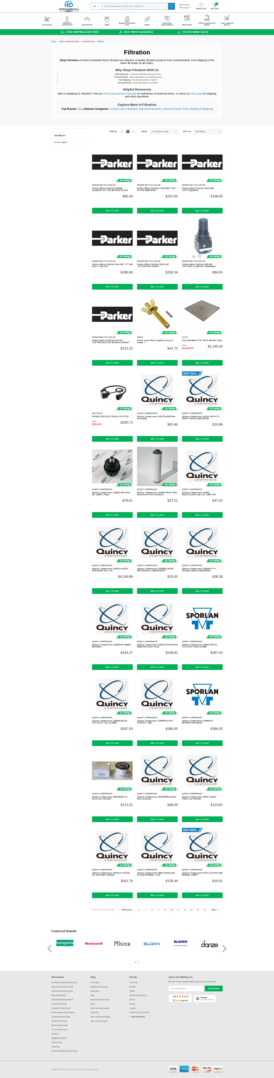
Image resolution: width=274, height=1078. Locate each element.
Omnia (132, 1000)
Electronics (94, 1012)
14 (191, 910)
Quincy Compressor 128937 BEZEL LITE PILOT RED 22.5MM (199, 646)
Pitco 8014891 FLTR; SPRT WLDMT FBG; (202, 340)
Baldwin (132, 987)
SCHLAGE (133, 983)
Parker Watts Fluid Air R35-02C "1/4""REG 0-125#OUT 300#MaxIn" (199, 265)
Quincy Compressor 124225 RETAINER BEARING (111, 646)
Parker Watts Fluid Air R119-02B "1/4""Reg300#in (198, 189)
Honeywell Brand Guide (60, 1017)
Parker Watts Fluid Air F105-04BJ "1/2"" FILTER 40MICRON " (157, 189)
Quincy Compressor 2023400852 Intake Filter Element (156, 798)
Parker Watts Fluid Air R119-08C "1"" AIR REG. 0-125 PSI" (112, 265)
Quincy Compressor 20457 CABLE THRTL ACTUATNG (199, 798)
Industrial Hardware (150, 108)
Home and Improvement (99, 1008)
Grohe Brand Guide (59, 1004)
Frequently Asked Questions (62, 1000)
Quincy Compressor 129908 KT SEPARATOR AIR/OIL (197, 722)
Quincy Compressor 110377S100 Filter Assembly (156, 417)
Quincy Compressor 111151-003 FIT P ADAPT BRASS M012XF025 (200, 417)
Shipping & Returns (58, 1038)
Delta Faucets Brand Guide (61, 991)
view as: (113, 132)
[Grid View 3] (128, 131)
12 (178, 910)
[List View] (122, 131)
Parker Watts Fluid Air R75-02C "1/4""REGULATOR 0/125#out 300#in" (111, 341)
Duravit (132, 1004)
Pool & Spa (94, 983)
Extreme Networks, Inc (138, 995)
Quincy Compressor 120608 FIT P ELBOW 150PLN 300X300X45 (199, 569)
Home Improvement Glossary (120, 93)
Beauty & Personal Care (99, 1000)
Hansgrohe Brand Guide (60, 1008)
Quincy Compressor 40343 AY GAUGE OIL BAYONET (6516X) (111, 874)
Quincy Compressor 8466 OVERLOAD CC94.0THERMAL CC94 (156, 874)
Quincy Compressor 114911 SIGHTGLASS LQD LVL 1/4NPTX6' (199, 493)
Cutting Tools (117, 108)
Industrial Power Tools (175, 108)
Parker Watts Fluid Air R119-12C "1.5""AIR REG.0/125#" (153, 265)
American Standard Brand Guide (64, 983)
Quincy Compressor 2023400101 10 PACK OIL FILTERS (109, 798)
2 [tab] (138, 962)
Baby (92, 995)
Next (214, 910)
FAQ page (196, 93)
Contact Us (55, 1047)
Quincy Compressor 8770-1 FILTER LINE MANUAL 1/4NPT (202, 874)
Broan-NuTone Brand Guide (62, 987)
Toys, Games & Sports (99, 1021)
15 (198, 910)
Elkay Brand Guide (58, 995)
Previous (126, 910)
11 (172, 910)
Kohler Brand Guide (59, 1021)
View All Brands (138, 1017)
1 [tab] (135, 962)
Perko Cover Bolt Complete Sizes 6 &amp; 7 (155, 341)
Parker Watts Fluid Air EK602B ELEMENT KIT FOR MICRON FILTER (110, 189)
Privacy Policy (56, 1042)
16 (205, 910)
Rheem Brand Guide (59, 1025)
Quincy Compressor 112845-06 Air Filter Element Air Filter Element (157, 493)
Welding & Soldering (201, 108)
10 (165, 910)
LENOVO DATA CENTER (139, 1012)
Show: (144, 132)
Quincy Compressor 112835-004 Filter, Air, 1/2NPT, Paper (111, 493)
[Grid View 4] (133, 131)
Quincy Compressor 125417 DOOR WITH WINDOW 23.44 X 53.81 (157, 646)
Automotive (94, 991)
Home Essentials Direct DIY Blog (64, 1051)
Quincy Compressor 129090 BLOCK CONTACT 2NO (155, 722)
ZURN (131, 991)
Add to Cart (112, 211)
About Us (54, 1034)
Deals (92, 1004)
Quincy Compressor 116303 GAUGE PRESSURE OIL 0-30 (110, 569)
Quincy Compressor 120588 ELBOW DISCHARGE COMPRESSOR (155, 569)
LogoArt (132, 1008)
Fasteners (132, 108)
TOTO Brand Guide (59, 1030)
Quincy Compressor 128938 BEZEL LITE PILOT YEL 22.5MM (110, 722)
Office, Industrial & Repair (100, 1017)
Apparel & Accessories (99, 987)
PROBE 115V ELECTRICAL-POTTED (110, 416)
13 (185, 910)
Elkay (80, 108)
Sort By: (187, 132)
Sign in (187, 8)
